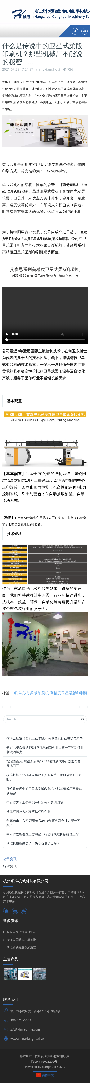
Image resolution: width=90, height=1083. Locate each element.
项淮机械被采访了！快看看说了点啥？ (33, 843)
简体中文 (47, 1075)
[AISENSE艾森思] (25, 974)
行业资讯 (10, 866)
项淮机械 (21, 692)
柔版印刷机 (39, 692)
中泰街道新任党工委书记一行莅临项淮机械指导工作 (42, 834)
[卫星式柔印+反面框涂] (39, 974)
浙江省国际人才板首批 (21, 940)
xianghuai (49, 1067)
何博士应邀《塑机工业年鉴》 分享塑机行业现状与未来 (44, 738)
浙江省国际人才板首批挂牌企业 (28, 811)
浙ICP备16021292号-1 (45, 1061)
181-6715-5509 (20, 1020)
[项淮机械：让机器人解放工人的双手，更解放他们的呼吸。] (83, 707)
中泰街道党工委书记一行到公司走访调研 (34, 802)
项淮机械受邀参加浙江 (21, 947)
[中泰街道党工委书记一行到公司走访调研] (6, 707)
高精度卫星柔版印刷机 (68, 692)
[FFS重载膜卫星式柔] (10, 974)
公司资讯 (10, 859)
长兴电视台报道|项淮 (21, 932)
